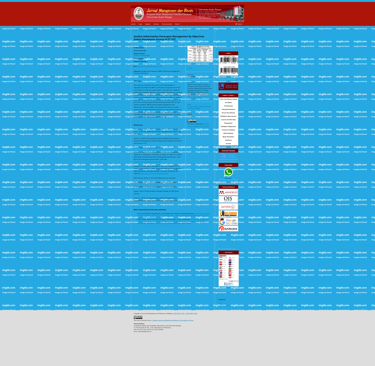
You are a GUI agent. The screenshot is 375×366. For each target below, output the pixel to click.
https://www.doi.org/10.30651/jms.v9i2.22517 (148, 162)
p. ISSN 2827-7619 (178, 313)
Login (140, 24)
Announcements (167, 24)
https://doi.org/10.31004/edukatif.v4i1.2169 (155, 173)
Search (239, 24)
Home (135, 30)
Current (133, 24)
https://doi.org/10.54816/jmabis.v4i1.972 (149, 66)
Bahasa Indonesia (223, 306)
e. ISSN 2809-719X (191, 313)
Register (147, 24)
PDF (190, 68)
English (220, 303)
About (177, 24)
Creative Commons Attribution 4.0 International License (198, 126)
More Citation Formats (195, 98)
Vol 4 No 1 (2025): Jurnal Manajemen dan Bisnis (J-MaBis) (163, 30)
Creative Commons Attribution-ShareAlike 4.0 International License (172, 320)
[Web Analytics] (228, 285)
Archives (156, 24)
